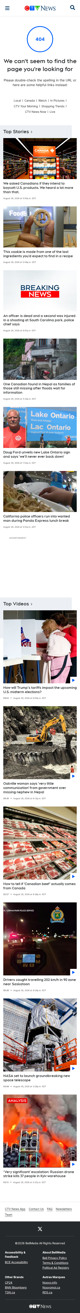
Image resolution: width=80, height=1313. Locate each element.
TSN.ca (10, 1292)
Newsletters (64, 1209)
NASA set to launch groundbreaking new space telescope (36, 1078)
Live (52, 111)
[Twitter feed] (40, 1228)
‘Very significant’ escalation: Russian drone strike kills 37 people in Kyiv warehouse (38, 1174)
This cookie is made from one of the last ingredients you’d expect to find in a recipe (38, 254)
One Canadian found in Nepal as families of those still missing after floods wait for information (39, 388)
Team (8, 1214)
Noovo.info (49, 1282)
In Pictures (57, 100)
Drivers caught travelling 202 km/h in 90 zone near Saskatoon (39, 982)
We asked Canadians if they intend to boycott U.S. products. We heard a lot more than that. (38, 188)
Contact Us (36, 1209)
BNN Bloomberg (16, 1287)
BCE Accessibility (16, 1262)
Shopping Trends (52, 106)
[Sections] (7, 8)
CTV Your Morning (26, 106)
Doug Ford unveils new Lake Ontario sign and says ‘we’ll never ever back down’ (36, 454)
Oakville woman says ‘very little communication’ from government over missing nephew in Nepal (34, 788)
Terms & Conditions (55, 1262)
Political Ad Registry (55, 1267)
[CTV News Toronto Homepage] (40, 8)
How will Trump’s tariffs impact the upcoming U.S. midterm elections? (40, 690)
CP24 (8, 1282)
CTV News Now (35, 111)
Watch (42, 100)
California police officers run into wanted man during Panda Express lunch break (36, 518)
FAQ (50, 1209)
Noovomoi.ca (51, 1287)
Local (17, 100)
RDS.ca (47, 1292)
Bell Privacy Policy (54, 1258)
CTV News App (15, 1209)
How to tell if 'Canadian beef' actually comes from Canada (39, 886)
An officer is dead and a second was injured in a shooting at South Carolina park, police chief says (39, 320)
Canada (29, 100)
